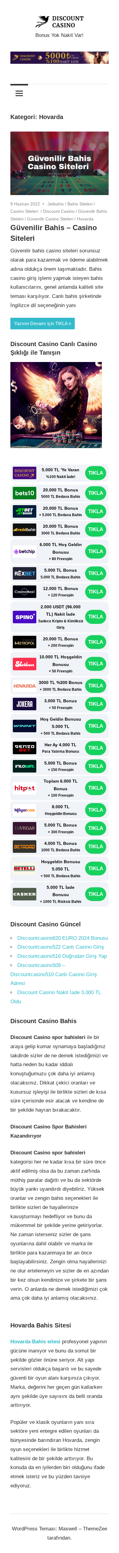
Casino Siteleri (24, 211)
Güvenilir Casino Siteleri (50, 218)
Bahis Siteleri (79, 203)
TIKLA (95, 473)
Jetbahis (56, 203)
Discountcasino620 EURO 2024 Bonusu (62, 938)
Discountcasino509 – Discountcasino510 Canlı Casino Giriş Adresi (53, 974)
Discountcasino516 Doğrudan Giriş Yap (62, 956)
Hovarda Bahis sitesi (35, 1342)
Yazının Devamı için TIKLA (40, 323)
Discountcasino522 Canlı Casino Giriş (61, 947)
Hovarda (85, 218)
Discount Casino (58, 211)
